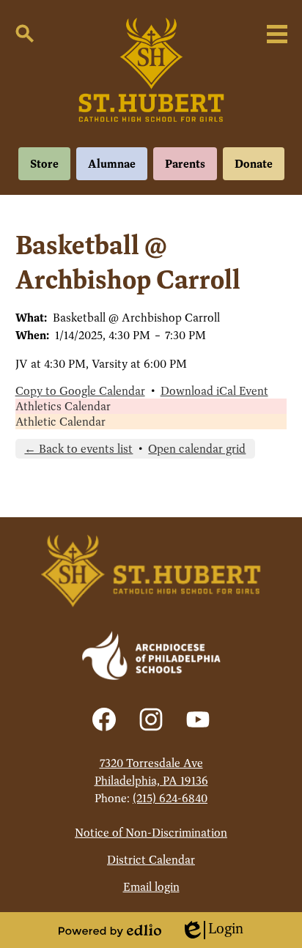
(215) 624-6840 (170, 798)
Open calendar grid (197, 448)
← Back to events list (78, 448)
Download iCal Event (214, 391)
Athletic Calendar (60, 421)
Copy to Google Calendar (80, 391)
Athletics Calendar (63, 406)
